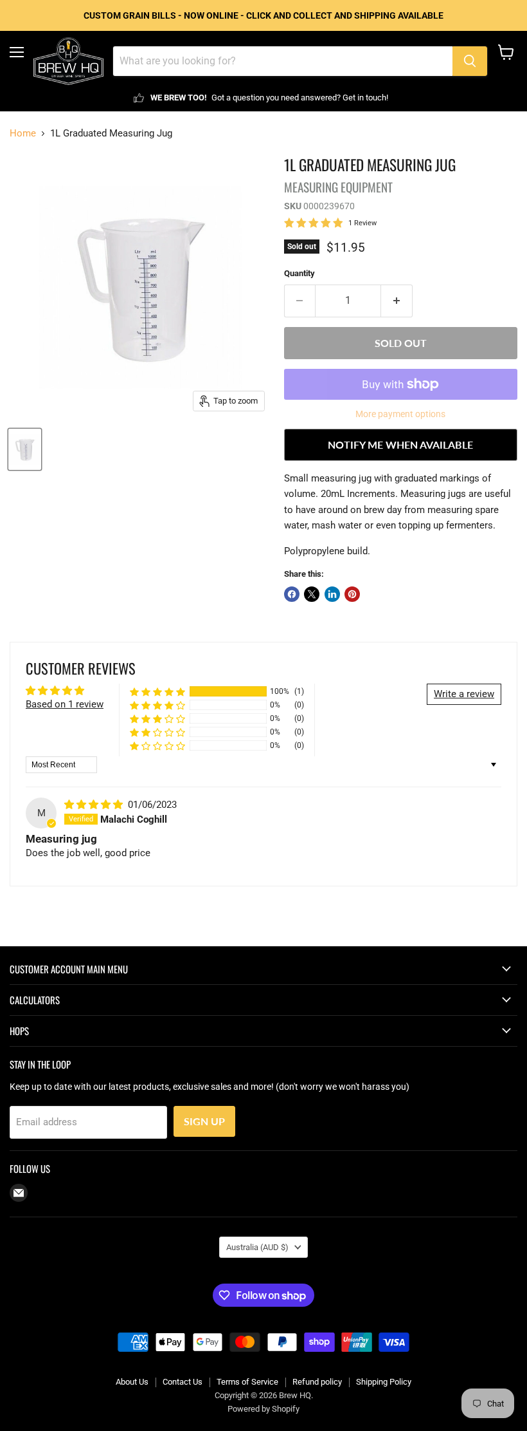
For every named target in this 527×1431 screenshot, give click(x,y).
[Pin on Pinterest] (352, 594)
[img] (94, 804)
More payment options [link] (400, 414)
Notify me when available (400, 444)
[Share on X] (311, 594)
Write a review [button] (464, 694)
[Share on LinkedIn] (332, 594)
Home (23, 133)
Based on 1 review (64, 704)
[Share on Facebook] (291, 594)
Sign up (204, 1121)
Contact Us (182, 1382)
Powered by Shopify (263, 1409)
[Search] (469, 61)
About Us (132, 1382)
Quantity (299, 273)
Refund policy (317, 1382)
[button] (157, 691)
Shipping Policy (383, 1382)
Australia (257, 1247)
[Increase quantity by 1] (397, 301)
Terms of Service (247, 1382)
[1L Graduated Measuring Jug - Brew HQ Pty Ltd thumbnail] (24, 449)
